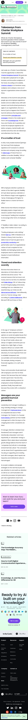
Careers (3, 673)
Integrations (4, 652)
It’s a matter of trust (9, 54)
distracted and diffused (8, 292)
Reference (12, 652)
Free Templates (5, 688)
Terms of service (7, 701)
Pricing (2, 644)
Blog (11, 662)
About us (3, 676)
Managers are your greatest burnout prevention (12, 61)
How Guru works (3, 648)
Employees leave (16, 410)
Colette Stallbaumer (15, 297)
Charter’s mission (6, 85)
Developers (13, 655)
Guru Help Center (21, 645)
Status (20, 649)
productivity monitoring (8, 242)
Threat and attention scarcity (12, 57)
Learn (11, 644)
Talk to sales (19, 2)
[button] (25, 2)
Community (13, 659)
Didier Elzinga (8, 282)
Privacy (23, 701)
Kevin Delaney (5, 418)
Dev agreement (16, 701)
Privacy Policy (5, 717)
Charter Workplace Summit (9, 75)
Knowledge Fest (13, 120)
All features (3, 656)
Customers (13, 648)
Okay (24, 716)
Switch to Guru (4, 685)
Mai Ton (8, 235)
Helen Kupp (6, 153)
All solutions (4, 660)
